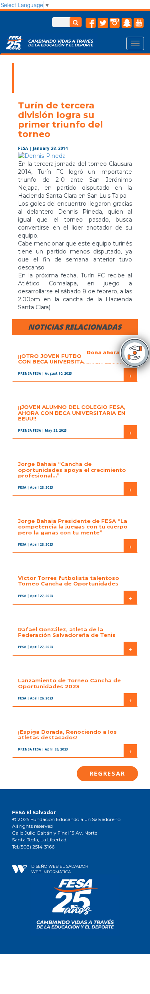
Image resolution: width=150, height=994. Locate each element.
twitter (103, 23)
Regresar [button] (107, 773)
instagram (115, 23)
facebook (91, 23)
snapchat (127, 23)
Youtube (139, 23)
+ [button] (130, 375)
